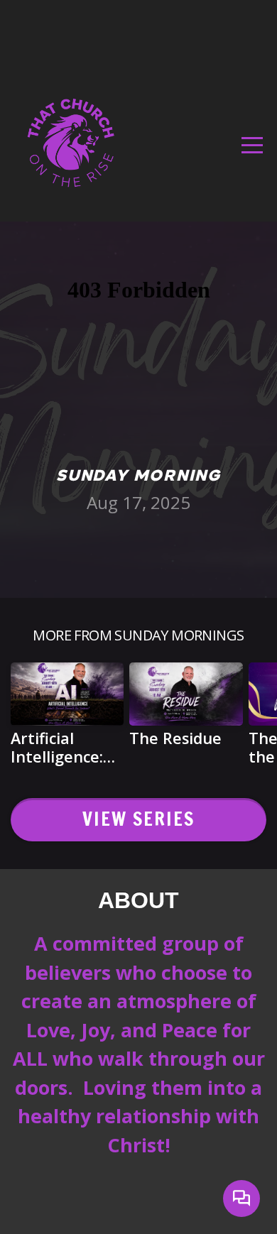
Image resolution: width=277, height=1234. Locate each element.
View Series (138, 819)
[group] (67, 719)
